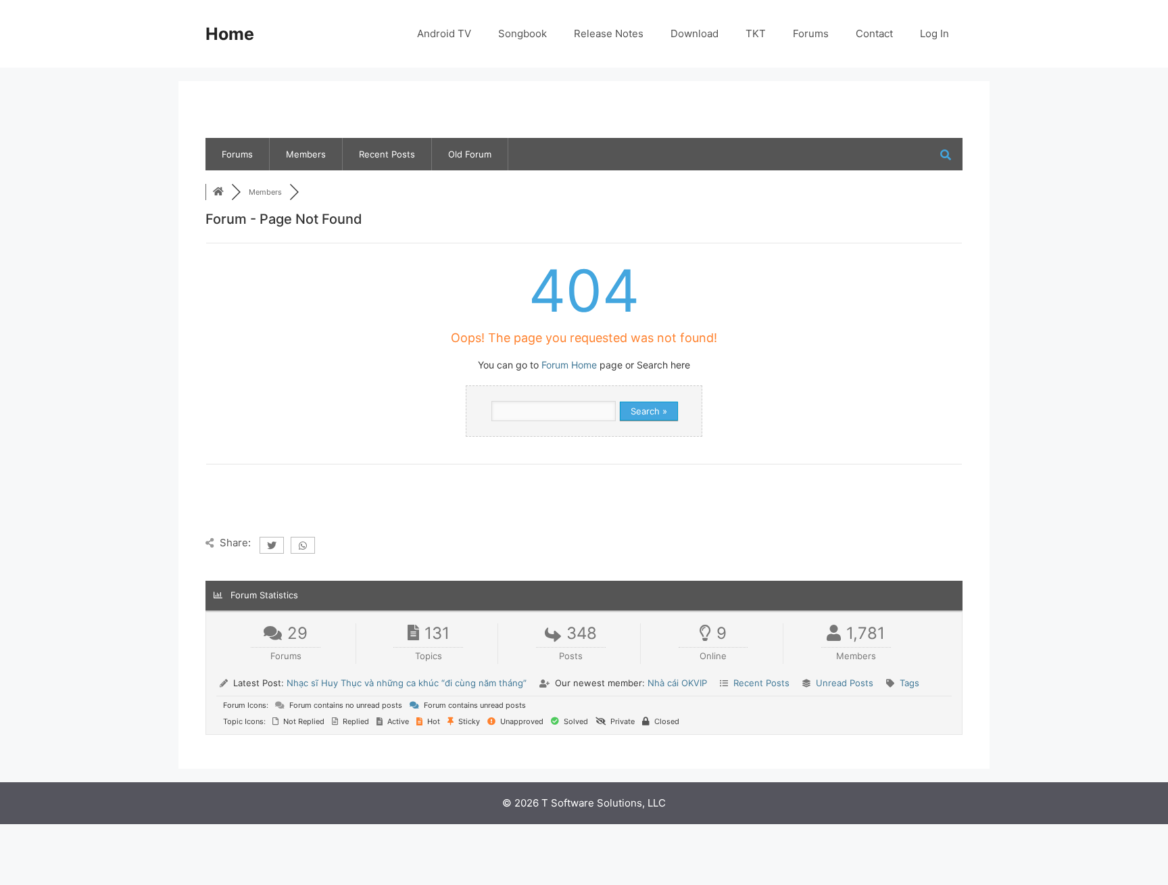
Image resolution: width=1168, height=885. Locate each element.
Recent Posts (387, 154)
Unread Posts (844, 682)
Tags (909, 682)
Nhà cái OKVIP (677, 682)
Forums (811, 33)
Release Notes (608, 33)
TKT (756, 33)
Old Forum (469, 154)
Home (229, 34)
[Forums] (218, 192)
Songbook (522, 33)
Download (695, 33)
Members (306, 154)
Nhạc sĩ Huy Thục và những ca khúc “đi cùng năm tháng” (407, 682)
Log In (934, 33)
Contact (874, 33)
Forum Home (569, 364)
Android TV (444, 33)
